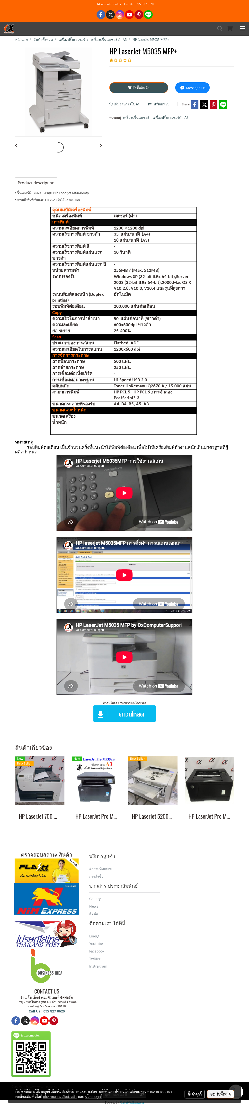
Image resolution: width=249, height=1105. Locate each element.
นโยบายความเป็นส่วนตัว (60, 1096)
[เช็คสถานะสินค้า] (47, 870)
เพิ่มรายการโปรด (126, 104)
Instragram (98, 966)
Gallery (95, 898)
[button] (218, 28)
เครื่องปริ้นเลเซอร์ (137, 117)
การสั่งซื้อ (96, 876)
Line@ (94, 936)
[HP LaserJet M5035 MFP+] (58, 92)
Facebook (96, 951)
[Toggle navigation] (242, 28)
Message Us (195, 87)
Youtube (96, 943)
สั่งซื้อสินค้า (141, 87)
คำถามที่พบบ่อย (100, 869)
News (93, 906)
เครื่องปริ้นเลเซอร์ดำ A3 (170, 117)
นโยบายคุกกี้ (93, 1096)
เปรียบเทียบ (160, 104)
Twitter (95, 958)
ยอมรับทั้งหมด (220, 1094)
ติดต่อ (93, 913)
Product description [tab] (36, 183)
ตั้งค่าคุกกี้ (195, 1094)
